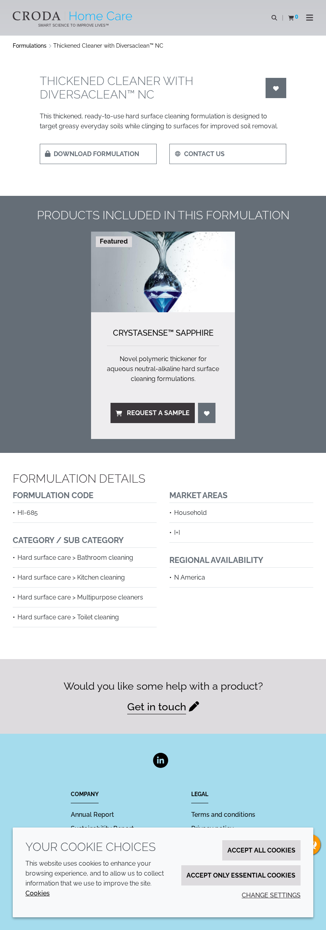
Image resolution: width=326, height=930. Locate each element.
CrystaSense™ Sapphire (163, 333)
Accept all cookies (261, 850)
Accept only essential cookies (240, 875)
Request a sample (158, 413)
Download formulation (96, 154)
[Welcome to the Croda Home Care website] (73, 16)
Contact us (204, 154)
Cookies (37, 893)
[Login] (276, 88)
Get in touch (156, 707)
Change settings (271, 895)
